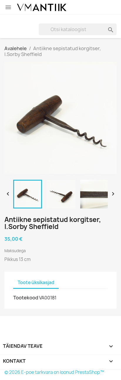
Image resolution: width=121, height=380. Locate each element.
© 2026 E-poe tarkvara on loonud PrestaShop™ (54, 372)
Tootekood (25, 298)
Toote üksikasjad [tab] (36, 282)
